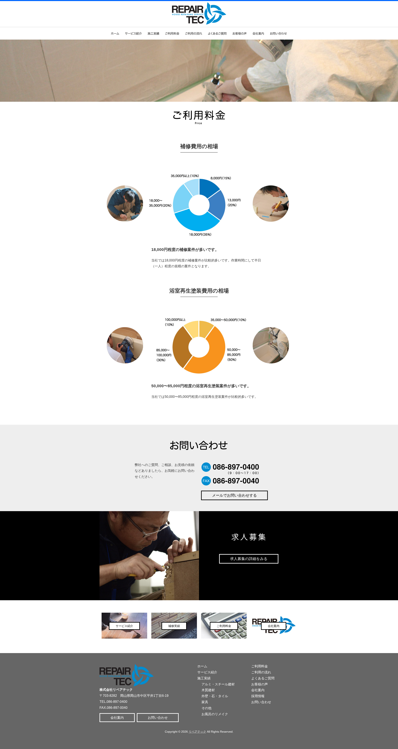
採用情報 (258, 696)
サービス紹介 (133, 33)
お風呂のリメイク (214, 714)
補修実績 (153, 33)
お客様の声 (240, 33)
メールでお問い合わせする (234, 495)
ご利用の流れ (193, 33)
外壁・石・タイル (214, 696)
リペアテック (197, 731)
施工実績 (204, 678)
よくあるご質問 (217, 33)
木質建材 (208, 690)
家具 (204, 702)
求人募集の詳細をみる (248, 559)
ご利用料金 (172, 33)
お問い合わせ (279, 33)
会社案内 (258, 33)
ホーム (114, 33)
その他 (206, 708)
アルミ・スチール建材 (218, 684)
